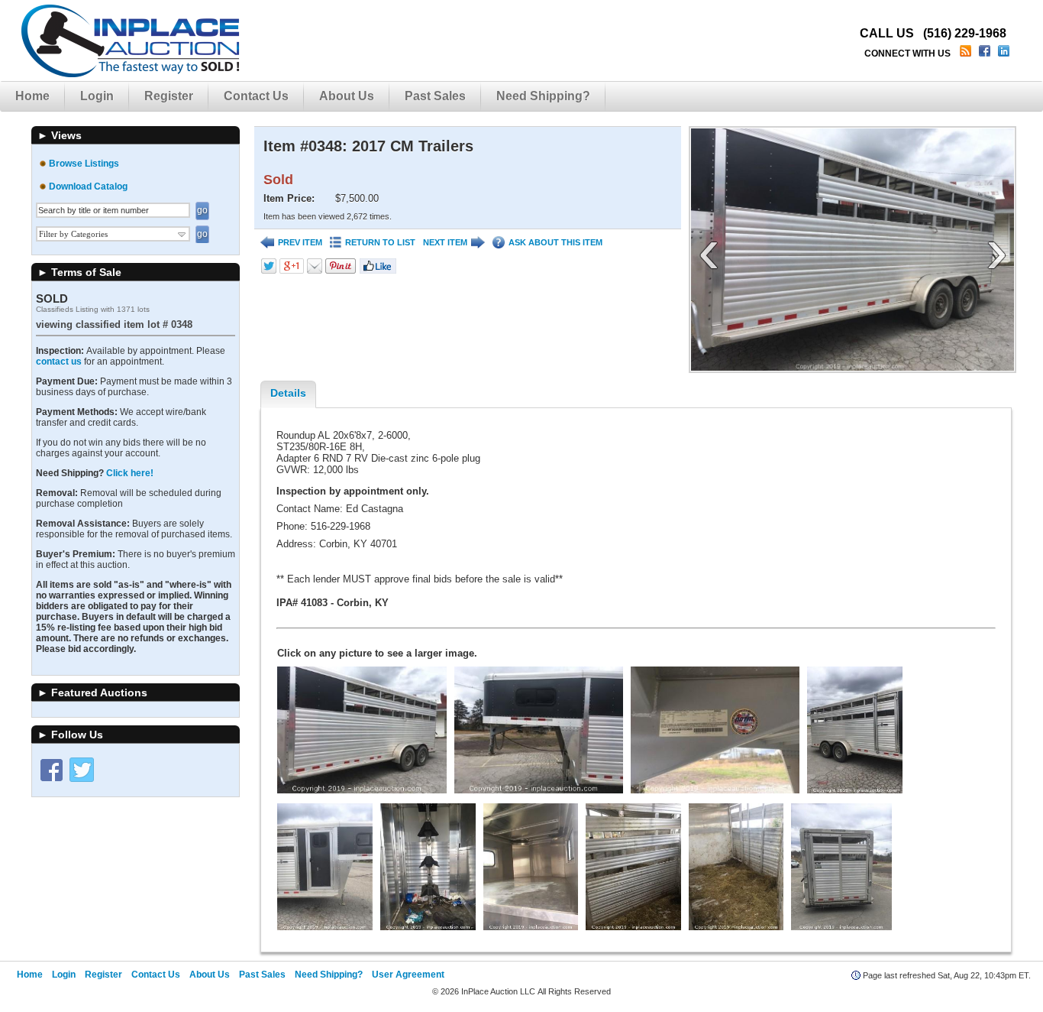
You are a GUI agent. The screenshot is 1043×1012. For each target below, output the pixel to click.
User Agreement (408, 974)
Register (168, 95)
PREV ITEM (300, 242)
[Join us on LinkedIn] (1005, 53)
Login (97, 95)
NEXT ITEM (445, 242)
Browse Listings (84, 163)
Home (32, 95)
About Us (346, 95)
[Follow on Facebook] (51, 769)
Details (288, 393)
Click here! (129, 473)
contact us (59, 361)
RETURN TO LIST (380, 242)
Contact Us (256, 95)
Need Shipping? (543, 95)
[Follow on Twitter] (81, 769)
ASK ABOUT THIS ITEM (555, 242)
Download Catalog (88, 186)
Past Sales (435, 95)
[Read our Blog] (967, 53)
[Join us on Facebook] (986, 53)
